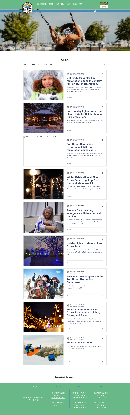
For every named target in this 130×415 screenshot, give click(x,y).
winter (45, 64)
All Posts (25, 64)
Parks (51, 64)
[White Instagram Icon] (36, 387)
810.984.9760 (58, 395)
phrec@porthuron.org (58, 398)
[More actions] (103, 74)
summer (33, 64)
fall (39, 64)
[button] (57, 4)
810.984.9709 (58, 405)
